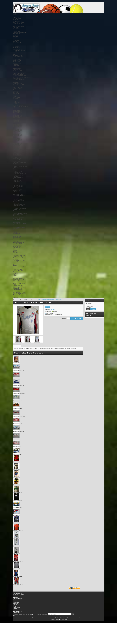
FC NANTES (16, 28)
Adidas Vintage (16, 233)
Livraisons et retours (17, 598)
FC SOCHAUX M (16, 37)
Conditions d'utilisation (60, 617)
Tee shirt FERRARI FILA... (18, 530)
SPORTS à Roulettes (17, 278)
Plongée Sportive (17, 263)
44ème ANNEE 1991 (17, 124)
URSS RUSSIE (16, 102)
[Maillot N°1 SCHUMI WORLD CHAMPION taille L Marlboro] (16, 580)
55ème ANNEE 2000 (17, 149)
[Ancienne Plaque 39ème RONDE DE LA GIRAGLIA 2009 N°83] (16, 427)
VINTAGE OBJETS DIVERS (19, 296)
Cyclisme (15, 275)
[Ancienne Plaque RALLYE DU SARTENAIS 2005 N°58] (16, 381)
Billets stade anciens (17, 199)
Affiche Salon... (16, 477)
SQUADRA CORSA (17, 86)
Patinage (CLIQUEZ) (17, 256)
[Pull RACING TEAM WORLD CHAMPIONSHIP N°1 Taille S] (18, 339)
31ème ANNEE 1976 (17, 144)
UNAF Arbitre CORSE (17, 83)
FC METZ (15, 44)
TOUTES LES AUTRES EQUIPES (20, 106)
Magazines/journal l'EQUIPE (19, 291)
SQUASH (15, 254)
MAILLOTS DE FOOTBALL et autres (21, 173)
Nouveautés (15, 603)
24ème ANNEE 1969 (17, 147)
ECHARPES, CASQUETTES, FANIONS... (22, 77)
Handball (15, 232)
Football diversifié (17, 151)
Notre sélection (16, 604)
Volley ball (15, 273)
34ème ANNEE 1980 (17, 115)
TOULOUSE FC (16, 33)
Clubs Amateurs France (18, 205)
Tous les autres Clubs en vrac (19, 70)
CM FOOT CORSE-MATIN (18, 73)
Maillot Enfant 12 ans (17, 219)
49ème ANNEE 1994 (17, 128)
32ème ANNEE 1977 (17, 120)
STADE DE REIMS (17, 59)
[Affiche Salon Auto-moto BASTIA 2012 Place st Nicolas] (16, 473)
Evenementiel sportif (17, 289)
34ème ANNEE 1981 (17, 116)
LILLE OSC (15, 35)
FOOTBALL (15, 14)
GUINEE (15, 107)
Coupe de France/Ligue (18, 168)
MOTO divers (16, 228)
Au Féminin (15, 163)
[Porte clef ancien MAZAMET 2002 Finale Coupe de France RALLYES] (16, 534)
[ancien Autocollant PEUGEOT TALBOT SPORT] (16, 511)
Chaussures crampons (18, 185)
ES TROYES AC (16, 47)
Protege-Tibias (16, 187)
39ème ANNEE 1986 (17, 117)
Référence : (47, 309)
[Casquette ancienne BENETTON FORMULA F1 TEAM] (16, 488)
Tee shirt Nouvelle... (17, 500)
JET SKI (15, 265)
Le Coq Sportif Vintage (18, 196)
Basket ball (15, 231)
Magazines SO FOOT (17, 190)
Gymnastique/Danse (17, 269)
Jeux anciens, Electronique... (19, 294)
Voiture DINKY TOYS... (18, 507)
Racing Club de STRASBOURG (20, 32)
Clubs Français (16, 16)
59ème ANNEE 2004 (17, 129)
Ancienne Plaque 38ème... (19, 416)
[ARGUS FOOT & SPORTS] (28, 8)
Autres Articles (16, 203)
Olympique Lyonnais (17, 21)
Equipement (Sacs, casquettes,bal (20, 215)
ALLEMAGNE (16, 93)
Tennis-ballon (16, 153)
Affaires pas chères (17, 180)
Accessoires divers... (17, 246)
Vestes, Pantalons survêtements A (20, 235)
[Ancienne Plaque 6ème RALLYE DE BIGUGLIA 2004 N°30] (16, 397)
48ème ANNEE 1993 (17, 126)
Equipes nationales (17, 88)
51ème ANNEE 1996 (17, 137)
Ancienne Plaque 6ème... (18, 400)
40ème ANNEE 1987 (17, 112)
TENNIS (15, 250)
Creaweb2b (64, 619)
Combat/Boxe (16, 277)
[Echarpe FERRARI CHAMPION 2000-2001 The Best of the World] (16, 458)
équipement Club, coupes (18, 179)
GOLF (14, 274)
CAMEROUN (16, 98)
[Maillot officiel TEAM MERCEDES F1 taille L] (16, 565)
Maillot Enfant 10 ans (17, 218)
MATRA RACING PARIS (18, 56)
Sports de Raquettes (17, 249)
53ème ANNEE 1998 (17, 135)
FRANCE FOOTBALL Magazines (20, 109)
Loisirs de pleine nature (18, 270)
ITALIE (14, 96)
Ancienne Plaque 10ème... (19, 378)
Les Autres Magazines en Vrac (19, 162)
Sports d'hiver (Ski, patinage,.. (19, 255)
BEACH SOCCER (17, 154)
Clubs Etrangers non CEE (18, 177)
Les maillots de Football (18, 182)
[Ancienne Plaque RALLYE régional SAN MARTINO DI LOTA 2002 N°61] (16, 389)
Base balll (15, 271)
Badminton (15, 251)
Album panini (16, 210)
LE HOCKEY (16, 259)
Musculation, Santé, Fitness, (19, 283)
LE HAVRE (15, 45)
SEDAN (14, 54)
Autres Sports (16, 241)
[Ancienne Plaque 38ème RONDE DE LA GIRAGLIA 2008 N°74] (16, 412)
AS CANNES (16, 46)
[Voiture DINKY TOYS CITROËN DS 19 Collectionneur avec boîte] (16, 503)
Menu (14, 13)
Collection (15, 191)
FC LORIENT (16, 53)
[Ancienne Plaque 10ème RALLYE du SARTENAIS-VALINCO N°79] (16, 374)
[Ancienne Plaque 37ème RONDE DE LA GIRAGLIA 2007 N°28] (16, 435)
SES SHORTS (16, 82)
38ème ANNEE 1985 (17, 119)
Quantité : (64, 318)
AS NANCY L (16, 39)
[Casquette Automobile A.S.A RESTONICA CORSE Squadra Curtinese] (16, 481)
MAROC (15, 103)
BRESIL (15, 95)
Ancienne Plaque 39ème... (19, 431)
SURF (14, 264)
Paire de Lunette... (17, 469)
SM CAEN (15, 41)
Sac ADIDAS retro (17, 237)
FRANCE (15, 89)
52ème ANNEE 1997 (17, 139)
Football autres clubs (17, 55)
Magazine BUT (16, 159)
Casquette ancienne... (18, 492)
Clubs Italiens (16, 64)
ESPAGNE (15, 91)
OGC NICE (15, 27)
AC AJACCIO (16, 40)
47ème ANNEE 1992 (17, 125)
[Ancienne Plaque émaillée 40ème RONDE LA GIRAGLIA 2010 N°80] (16, 442)
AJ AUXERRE (16, 36)
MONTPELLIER (16, 30)
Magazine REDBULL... (18, 523)
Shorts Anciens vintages (18, 201)
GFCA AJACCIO (16, 61)
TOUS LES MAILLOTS (18, 87)
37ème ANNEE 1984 (17, 110)
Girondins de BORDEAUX (18, 26)
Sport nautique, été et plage (19, 260)
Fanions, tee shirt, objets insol (19, 208)
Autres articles (16, 240)
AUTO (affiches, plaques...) (19, 227)
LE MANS (15, 51)
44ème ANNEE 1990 (17, 134)
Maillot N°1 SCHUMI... (18, 561)
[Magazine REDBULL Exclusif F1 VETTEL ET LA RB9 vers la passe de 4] (16, 519)
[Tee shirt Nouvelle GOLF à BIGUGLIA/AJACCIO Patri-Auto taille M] (16, 496)
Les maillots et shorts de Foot (19, 170)
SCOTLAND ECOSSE (18, 105)
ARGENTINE (16, 92)
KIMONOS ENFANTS (17, 243)
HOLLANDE (15, 100)
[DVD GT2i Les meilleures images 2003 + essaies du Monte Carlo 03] (16, 358)
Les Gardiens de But (17, 181)
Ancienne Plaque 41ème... (19, 423)
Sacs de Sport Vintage (18, 198)
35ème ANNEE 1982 (17, 143)
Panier (88, 301)
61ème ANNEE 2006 (17, 130)
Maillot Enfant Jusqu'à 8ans (19, 217)
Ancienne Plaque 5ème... (18, 408)
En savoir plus (17, 346)
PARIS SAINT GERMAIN (18, 22)
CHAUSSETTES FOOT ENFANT (20, 223)
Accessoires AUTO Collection (19, 229)
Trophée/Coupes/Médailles (19, 84)
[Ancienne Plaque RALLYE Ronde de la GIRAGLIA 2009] (16, 366)
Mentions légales (17, 610)
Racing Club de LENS (18, 23)
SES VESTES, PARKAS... (18, 74)
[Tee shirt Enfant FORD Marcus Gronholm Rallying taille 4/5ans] (16, 572)
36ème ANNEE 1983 (17, 111)
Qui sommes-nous (17, 607)
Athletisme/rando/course (18, 279)
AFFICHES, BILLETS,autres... (19, 81)
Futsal (14, 152)
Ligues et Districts (17, 172)
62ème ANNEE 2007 (17, 131)
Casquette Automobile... (18, 484)
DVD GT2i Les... (16, 362)
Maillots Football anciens (18, 200)
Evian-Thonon (16, 58)
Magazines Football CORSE (19, 79)
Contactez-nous (16, 612)
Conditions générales (17, 611)
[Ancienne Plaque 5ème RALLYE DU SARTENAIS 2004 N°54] (16, 404)
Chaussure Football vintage (19, 195)
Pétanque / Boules (17, 280)
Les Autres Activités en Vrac (19, 266)
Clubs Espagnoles (17, 68)
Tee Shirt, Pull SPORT (18, 288)
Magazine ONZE (16, 161)
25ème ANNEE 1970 (17, 148)
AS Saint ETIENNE (17, 18)
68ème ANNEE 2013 (17, 145)
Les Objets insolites (17, 171)
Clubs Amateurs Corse (18, 72)
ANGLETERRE (16, 97)
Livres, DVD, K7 (16, 167)
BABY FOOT (15, 156)
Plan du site (15, 601)
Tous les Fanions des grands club (20, 193)
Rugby (14, 224)
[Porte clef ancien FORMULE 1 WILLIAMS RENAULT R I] (16, 542)
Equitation (15, 282)
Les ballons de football (18, 194)
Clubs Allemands (16, 67)
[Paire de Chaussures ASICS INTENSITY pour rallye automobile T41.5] (16, 450)
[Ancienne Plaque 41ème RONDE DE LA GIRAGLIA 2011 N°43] (16, 419)
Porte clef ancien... (17, 538)
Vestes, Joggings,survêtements (20, 287)
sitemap (83, 617)
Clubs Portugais (16, 69)
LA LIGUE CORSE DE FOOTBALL (20, 75)
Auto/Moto (15, 226)
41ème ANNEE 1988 (17, 114)
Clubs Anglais (16, 65)
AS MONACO (16, 25)
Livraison (42, 617)
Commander (93, 309)
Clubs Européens (17, 63)
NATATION (15, 261)
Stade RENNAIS (16, 31)
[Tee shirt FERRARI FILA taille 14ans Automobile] (16, 526)
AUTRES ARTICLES (17, 189)
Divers (14, 284)
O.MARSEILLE (16, 17)
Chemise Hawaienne (17, 268)
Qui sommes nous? (76, 617)
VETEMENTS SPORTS (18, 285)
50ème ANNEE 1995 (17, 138)
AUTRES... (15, 157)
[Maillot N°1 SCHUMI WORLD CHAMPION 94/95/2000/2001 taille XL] (16, 557)
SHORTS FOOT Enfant (18, 214)
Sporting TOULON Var (18, 42)
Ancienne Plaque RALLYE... (19, 370)
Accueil (14, 299)
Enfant (14, 212)
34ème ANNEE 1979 (17, 123)
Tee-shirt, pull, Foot (17, 78)
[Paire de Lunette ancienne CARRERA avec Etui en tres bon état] (16, 465)
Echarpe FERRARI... (17, 462)
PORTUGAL (15, 101)
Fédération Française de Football (20, 166)
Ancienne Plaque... (17, 446)
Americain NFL (16, 165)
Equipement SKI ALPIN (18, 257)
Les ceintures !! (16, 247)
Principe (15, 608)
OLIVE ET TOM (16, 209)
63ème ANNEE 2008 (17, 133)
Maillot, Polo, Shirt (17, 236)
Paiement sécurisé (17, 599)
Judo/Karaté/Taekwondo (18, 242)
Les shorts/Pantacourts (18, 184)
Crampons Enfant (17, 222)
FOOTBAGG (15, 297)
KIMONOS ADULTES (17, 245)
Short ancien (16, 238)
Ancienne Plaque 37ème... (19, 439)
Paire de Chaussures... (18, 454)
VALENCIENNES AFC (18, 49)
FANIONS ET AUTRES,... (18, 175)
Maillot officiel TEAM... (18, 568)
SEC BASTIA (16, 19)
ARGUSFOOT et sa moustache (19, 293)
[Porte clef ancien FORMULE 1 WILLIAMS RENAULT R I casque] (16, 549)
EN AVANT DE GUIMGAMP (19, 50)
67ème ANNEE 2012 (17, 142)
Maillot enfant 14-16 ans (18, 221)
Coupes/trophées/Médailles (19, 204)
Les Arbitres (15, 176)
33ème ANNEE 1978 (17, 121)
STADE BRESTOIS (17, 60)
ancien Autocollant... (17, 515)
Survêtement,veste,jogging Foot (20, 213)
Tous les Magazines (17, 158)
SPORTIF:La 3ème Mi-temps (19, 292)
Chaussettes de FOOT (18, 186)
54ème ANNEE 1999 (17, 140)
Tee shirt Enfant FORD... (18, 576)
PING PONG (15, 252)
